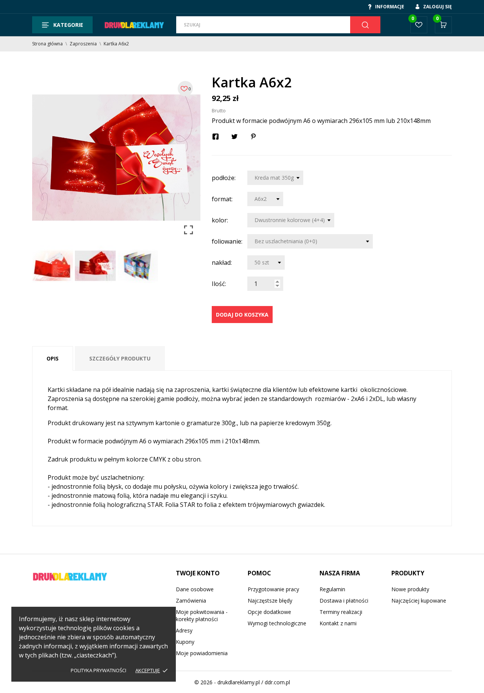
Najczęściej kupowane (418, 600)
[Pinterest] (253, 137)
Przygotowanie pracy (273, 589)
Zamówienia (191, 600)
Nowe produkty (410, 589)
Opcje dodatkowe (269, 611)
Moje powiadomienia (202, 653)
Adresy (184, 630)
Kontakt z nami (338, 623)
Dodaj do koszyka (242, 314)
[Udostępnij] (215, 137)
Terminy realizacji (341, 611)
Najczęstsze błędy (270, 600)
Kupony (185, 641)
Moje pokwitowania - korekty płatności (202, 615)
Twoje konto (198, 573)
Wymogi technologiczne (277, 623)
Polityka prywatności (98, 670)
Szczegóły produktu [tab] (119, 358)
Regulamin (332, 589)
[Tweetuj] (234, 137)
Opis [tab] (53, 358)
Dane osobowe (195, 589)
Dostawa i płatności (344, 600)
